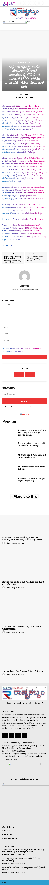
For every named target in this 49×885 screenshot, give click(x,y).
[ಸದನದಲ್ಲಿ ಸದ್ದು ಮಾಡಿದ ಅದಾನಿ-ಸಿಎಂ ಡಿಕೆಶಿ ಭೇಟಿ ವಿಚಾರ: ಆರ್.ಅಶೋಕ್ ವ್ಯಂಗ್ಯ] (9, 444)
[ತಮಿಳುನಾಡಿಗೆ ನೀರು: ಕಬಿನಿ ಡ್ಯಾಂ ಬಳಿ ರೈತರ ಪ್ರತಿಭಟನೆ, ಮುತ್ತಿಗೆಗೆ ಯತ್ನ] (9, 479)
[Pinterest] (27, 374)
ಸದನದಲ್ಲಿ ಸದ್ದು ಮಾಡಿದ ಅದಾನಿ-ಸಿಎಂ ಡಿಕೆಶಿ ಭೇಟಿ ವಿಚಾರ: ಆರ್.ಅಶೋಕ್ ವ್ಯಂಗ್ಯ (31, 444)
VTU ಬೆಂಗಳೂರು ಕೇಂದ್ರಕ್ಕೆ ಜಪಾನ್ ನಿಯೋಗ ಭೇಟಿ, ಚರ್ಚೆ (22, 671)
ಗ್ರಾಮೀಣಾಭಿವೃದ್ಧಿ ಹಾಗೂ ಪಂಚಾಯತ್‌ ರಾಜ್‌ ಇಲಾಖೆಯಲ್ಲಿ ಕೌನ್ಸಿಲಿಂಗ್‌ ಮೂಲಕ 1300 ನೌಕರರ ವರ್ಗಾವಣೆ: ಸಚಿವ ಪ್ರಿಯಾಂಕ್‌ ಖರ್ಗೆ (22, 228)
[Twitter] (36, 3)
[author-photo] (3, 543)
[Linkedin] (32, 3)
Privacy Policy (29, 407)
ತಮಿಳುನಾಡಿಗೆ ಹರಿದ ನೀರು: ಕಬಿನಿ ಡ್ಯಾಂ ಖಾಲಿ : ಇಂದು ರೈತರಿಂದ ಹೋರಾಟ (32, 456)
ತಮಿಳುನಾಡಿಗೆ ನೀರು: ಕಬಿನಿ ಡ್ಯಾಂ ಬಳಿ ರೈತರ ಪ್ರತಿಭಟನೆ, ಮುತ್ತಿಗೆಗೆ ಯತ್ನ (31, 479)
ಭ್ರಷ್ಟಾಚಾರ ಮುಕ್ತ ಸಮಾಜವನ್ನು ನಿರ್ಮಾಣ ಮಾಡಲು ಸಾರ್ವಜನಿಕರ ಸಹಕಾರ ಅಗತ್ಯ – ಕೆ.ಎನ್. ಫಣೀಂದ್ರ (13, 259)
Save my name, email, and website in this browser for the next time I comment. (23, 350)
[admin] (24, 276)
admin (26, 94)
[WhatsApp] (32, 374)
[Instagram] (27, 3)
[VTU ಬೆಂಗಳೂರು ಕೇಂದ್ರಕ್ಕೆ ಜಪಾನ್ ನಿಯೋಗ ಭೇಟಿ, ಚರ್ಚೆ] (9, 467)
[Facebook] (22, 3)
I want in (23, 401)
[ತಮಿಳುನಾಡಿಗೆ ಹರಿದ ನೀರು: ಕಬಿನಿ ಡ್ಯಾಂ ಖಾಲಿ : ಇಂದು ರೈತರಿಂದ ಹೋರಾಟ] (9, 456)
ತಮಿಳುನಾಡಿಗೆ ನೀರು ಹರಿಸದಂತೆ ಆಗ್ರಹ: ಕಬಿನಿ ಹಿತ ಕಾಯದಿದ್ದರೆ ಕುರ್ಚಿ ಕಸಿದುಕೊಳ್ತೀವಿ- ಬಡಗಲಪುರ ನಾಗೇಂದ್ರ (32, 432)
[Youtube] (41, 3)
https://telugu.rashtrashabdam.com (24, 289)
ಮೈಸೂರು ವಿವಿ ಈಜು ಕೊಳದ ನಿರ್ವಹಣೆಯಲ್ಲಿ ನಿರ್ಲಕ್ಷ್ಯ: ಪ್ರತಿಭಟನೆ (35, 258)
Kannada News (24, 62)
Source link (7, 245)
